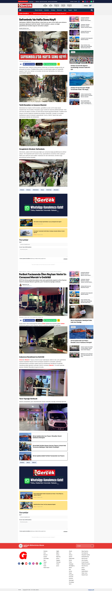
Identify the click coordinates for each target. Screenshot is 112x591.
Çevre (57, 565)
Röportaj (58, 556)
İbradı (70, 567)
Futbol (57, 564)
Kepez (70, 573)
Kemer (70, 571)
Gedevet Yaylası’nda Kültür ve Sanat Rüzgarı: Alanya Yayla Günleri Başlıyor (87, 348)
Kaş (70, 569)
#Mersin (34, 462)
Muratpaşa (71, 582)
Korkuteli (71, 576)
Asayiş (57, 554)
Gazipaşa (71, 564)
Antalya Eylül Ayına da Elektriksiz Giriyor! (86, 32)
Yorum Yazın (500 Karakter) (25, 247)
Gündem (46, 551)
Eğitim (57, 553)
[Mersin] (81, 311)
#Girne (28, 462)
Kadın (45, 565)
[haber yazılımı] (91, 589)
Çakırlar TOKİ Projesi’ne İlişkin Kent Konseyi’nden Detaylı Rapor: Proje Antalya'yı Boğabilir (56, 13)
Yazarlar (75, 1)
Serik (70, 584)
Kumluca (71, 578)
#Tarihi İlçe (48, 189)
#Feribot (22, 462)
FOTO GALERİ (44, 1)
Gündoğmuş (71, 565)
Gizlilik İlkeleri (85, 571)
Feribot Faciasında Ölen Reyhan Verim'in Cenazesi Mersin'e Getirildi (86, 95)
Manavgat (71, 580)
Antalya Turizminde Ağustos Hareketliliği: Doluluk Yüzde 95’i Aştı (80, 67)
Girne (43, 323)
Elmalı (70, 560)
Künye (83, 567)
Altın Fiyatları (85, 560)
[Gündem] (81, 332)
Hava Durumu (85, 565)
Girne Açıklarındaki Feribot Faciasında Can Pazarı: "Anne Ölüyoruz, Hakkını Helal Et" (86, 102)
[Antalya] (81, 57)
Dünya (57, 558)
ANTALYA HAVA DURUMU (52, 1)
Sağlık (57, 551)
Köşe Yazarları (85, 551)
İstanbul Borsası (85, 556)
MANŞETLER (31, 1)
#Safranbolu (35, 189)
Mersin (28, 271)
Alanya (70, 554)
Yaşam (45, 562)
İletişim (83, 569)
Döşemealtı (71, 558)
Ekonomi (46, 554)
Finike (70, 562)
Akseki (70, 551)
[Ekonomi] (81, 79)
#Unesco (28, 189)
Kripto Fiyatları (85, 562)
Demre (70, 556)
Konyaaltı (71, 574)
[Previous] (31, 14)
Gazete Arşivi (85, 574)
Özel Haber (46, 558)
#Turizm (22, 189)
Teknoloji (58, 562)
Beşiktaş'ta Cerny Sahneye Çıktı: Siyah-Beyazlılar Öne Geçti (87, 355)
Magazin (58, 560)
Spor (45, 560)
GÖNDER (65, 259)
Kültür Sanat (30, 16)
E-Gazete (72, 1)
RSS (20, 589)
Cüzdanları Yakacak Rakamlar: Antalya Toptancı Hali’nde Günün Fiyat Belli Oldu (86, 26)
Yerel (45, 564)
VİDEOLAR (38, 1)
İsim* (20, 242)
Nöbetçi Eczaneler (86, 564)
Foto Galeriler (85, 553)
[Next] (92, 14)
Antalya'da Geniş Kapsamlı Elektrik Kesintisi (87, 39)
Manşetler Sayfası (86, 554)
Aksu (70, 553)
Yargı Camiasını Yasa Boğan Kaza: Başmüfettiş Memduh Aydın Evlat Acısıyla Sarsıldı (86, 46)
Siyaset (45, 556)
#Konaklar (56, 189)
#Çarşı (42, 189)
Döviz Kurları (85, 558)
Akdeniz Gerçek (22, 16)
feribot (62, 323)
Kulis (45, 553)
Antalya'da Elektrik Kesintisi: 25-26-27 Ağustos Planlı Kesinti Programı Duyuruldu (85, 19)
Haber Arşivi (84, 573)
